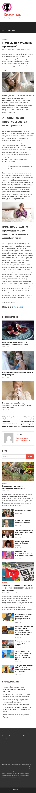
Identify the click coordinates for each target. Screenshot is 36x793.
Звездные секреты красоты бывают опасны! (22, 543)
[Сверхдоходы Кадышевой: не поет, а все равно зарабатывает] (8, 558)
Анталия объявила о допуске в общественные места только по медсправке (17, 587)
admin (13, 49)
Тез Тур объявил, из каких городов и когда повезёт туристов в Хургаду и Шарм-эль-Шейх (23, 655)
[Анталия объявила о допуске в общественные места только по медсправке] (18, 581)
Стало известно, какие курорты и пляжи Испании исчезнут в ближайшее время (23, 617)
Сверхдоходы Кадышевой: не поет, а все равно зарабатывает (24, 553)
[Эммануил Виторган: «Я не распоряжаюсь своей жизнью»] (8, 537)
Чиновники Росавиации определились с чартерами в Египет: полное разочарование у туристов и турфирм (24, 630)
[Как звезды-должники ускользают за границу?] (18, 482)
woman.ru (19, 307)
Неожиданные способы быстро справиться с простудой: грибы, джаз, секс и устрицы (16, 405)
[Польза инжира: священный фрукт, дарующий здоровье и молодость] (18, 340)
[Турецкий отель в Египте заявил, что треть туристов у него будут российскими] (8, 672)
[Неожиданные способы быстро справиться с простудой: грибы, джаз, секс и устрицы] (18, 401)
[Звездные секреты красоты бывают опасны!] (8, 547)
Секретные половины (23, 510)
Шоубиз (4, 483)
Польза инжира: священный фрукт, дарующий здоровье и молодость (15, 343)
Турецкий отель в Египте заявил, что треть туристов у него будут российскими (24, 668)
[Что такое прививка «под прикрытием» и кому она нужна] (18, 370)
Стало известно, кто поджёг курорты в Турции (22, 643)
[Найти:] (18, 456)
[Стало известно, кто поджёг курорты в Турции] (8, 647)
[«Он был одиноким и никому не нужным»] (8, 527)
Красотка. (12, 14)
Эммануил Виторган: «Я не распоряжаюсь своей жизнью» (24, 532)
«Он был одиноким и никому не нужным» (22, 521)
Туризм (4, 582)
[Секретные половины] (8, 516)
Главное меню (11, 31)
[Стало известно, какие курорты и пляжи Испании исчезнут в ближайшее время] (8, 620)
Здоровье (5, 39)
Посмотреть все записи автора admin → (23, 440)
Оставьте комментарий (23, 49)
